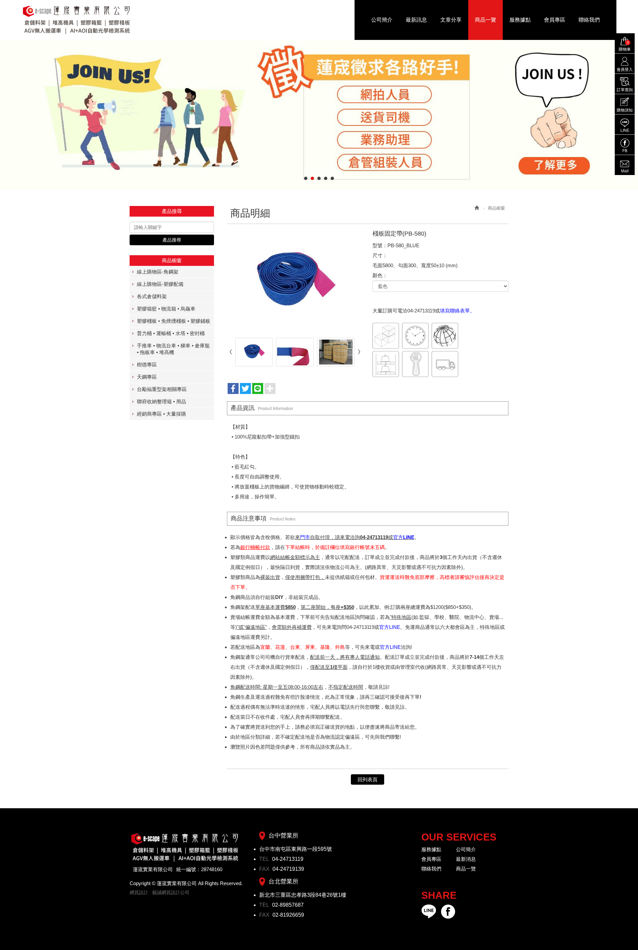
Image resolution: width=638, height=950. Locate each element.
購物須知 (625, 110)
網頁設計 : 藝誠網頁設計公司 (159, 892)
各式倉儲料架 (152, 296)
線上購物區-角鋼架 (157, 272)
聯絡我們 (431, 868)
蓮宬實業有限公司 (77, 20)
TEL (264, 859)
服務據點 (431, 849)
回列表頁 (367, 779)
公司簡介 (466, 849)
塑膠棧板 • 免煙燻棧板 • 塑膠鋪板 (173, 321)
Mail (625, 171)
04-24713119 (287, 859)
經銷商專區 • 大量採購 (161, 414)
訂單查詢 (625, 90)
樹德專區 (147, 364)
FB (624, 150)
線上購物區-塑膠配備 (160, 284)
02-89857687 (288, 905)
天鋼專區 (147, 377)
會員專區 (431, 859)
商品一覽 (466, 868)
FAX (265, 869)
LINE (624, 130)
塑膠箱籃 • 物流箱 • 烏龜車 (166, 308)
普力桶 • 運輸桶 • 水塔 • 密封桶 (171, 333)
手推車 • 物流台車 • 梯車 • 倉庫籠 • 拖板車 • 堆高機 (173, 349)
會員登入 (625, 69)
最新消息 (466, 859)
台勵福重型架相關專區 (162, 389)
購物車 (625, 46)
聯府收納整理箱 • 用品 (161, 401)
